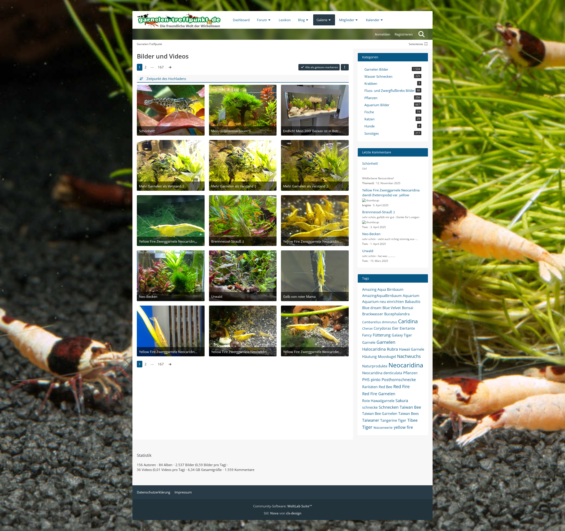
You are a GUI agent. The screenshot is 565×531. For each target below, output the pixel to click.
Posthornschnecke (399, 379)
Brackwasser (372, 314)
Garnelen (386, 342)
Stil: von (282, 513)
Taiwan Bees (408, 413)
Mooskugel (387, 356)
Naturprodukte (374, 366)
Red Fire (401, 386)
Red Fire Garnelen (378, 393)
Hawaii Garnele (411, 349)
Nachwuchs (409, 356)
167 (161, 67)
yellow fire (403, 427)
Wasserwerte (383, 427)
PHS (366, 379)
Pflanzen (410, 372)
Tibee (412, 420)
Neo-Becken (371, 234)
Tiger (367, 427)
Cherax (367, 328)
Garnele (368, 342)
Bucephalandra (397, 314)
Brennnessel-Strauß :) (378, 212)
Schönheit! (370, 163)
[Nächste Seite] (170, 67)
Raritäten (370, 386)
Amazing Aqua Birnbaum (382, 289)
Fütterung (382, 335)
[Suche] (421, 34)
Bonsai (407, 307)
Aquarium (411, 295)
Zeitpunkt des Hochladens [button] (166, 78)
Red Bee (385, 386)
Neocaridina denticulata (382, 372)
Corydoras (382, 328)
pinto (375, 379)
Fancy (367, 335)
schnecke (370, 407)
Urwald (367, 251)
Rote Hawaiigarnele (378, 400)
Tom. (365, 227)
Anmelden (382, 34)
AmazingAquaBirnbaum (382, 295)
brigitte (366, 205)
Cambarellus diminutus (379, 322)
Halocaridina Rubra (380, 349)
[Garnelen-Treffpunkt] (179, 20)
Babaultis (412, 301)
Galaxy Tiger (402, 335)
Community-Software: (282, 506)
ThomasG (368, 183)
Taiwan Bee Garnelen (379, 413)
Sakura (402, 400)
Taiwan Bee (410, 407)
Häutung (369, 356)
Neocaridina (405, 365)
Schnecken (389, 407)
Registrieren (404, 34)
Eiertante (407, 328)
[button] (345, 67)
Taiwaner (370, 420)
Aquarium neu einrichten (383, 301)
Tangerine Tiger (393, 420)
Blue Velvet (391, 307)
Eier (395, 328)
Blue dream (371, 307)
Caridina (408, 321)
